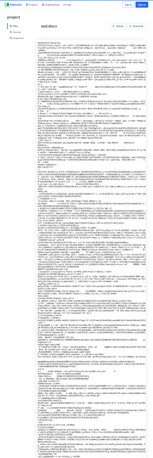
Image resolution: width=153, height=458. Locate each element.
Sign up (142, 4)
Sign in (128, 4)
